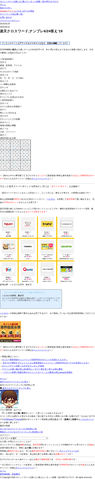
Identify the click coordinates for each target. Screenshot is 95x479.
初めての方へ (6, 8)
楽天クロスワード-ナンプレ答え (16, 388)
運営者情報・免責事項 (10, 474)
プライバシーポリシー (10, 21)
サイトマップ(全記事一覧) (11, 14)
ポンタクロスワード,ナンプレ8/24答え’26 (18, 429)
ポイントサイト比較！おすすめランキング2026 (23, 366)
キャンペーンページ (40, 179)
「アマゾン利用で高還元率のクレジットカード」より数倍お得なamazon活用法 (37, 372)
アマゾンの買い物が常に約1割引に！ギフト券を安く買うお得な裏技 (32, 369)
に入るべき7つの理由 (17, 11)
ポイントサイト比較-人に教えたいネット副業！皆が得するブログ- (29, 1)
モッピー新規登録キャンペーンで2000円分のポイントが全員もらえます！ (35, 360)
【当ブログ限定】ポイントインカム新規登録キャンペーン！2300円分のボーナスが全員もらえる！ (46, 363)
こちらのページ (87, 419)
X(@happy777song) (13, 419)
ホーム (3, 5)
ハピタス (51, 199)
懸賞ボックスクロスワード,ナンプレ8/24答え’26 (21, 432)
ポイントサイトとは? (68, 451)
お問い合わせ (6, 17)
